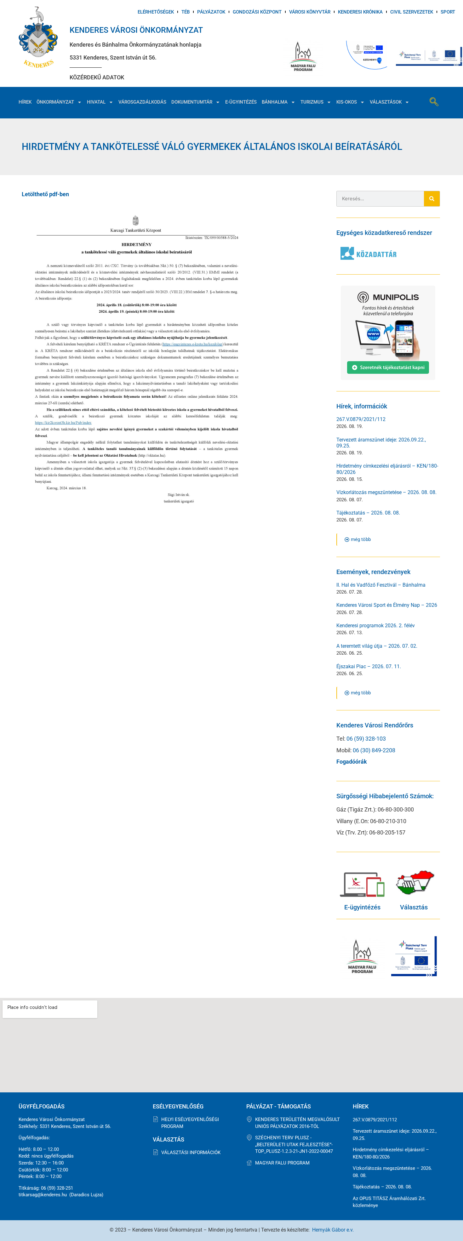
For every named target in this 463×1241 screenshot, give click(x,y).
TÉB (185, 12)
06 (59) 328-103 (366, 738)
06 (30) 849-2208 (374, 750)
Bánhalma (275, 102)
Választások (386, 102)
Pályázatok (211, 12)
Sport (448, 12)
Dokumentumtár (191, 102)
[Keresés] (432, 198)
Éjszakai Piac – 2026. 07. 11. (368, 666)
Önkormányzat (55, 102)
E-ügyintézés (241, 102)
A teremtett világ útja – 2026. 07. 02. (376, 646)
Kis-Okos (346, 102)
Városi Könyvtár (309, 12)
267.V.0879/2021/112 (361, 419)
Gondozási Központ (257, 12)
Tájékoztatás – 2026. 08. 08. (368, 513)
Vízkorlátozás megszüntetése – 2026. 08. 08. (386, 492)
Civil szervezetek (411, 12)
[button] (434, 102)
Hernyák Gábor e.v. (333, 1230)
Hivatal (96, 102)
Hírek (25, 102)
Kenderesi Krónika (360, 12)
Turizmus (311, 102)
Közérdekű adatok (97, 77)
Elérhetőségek (156, 12)
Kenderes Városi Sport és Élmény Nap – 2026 (386, 605)
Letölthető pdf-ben (45, 194)
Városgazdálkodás (142, 102)
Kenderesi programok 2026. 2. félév (375, 626)
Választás (414, 907)
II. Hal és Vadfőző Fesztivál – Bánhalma (381, 585)
